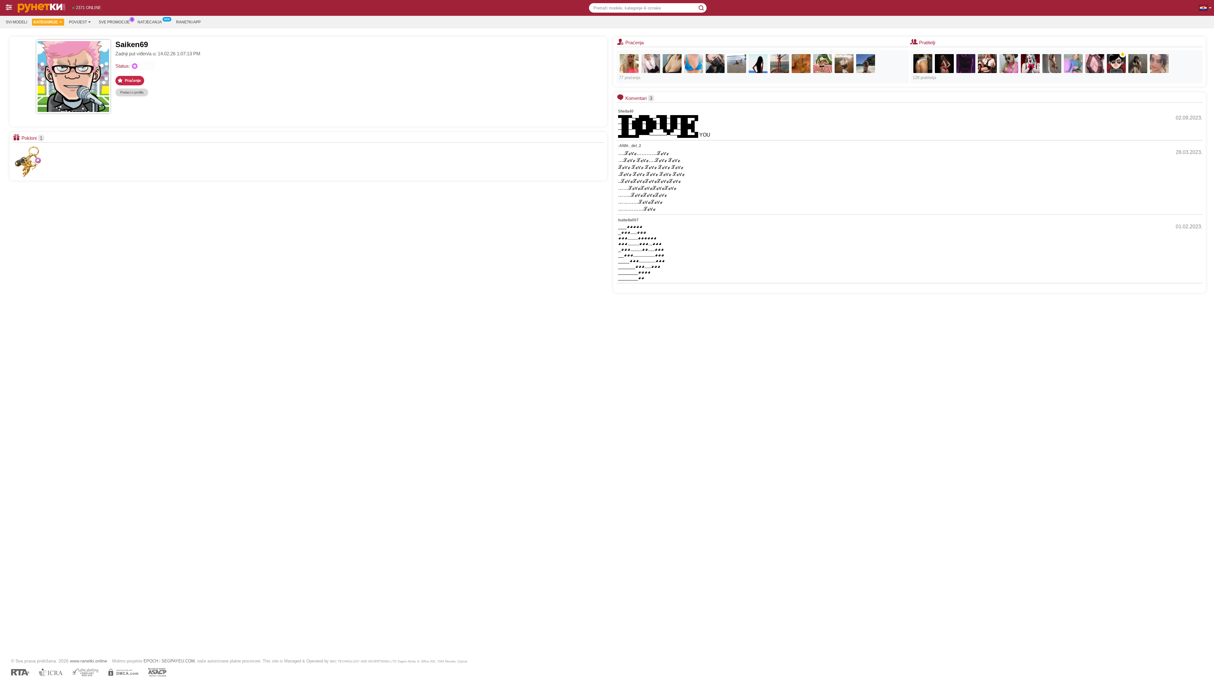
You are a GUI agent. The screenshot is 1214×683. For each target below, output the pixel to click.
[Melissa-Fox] (966, 63)
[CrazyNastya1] (737, 63)
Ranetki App (188, 22)
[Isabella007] (1009, 63)
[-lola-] (801, 63)
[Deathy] (758, 63)
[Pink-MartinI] (1073, 63)
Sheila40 (626, 111)
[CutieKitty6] (1138, 63)
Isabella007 (628, 220)
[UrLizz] (987, 63)
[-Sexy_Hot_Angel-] (865, 63)
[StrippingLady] (944, 63)
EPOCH (151, 661)
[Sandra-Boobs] (651, 63)
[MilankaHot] (1095, 63)
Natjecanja (150, 22)
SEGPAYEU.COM (178, 661)
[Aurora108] (822, 63)
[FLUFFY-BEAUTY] (1116, 63)
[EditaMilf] (779, 63)
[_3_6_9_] (1159, 63)
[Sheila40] (844, 63)
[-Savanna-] (694, 63)
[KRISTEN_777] (629, 63)
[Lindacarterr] (1030, 63)
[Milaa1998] (715, 63)
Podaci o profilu (132, 92)
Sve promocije (114, 22)
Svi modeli (16, 22)
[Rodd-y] (1052, 63)
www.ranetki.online (88, 660)
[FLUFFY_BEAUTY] (923, 63)
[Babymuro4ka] (672, 63)
